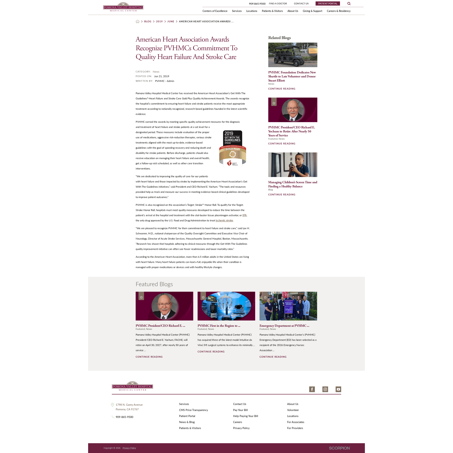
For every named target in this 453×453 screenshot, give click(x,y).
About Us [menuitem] (292, 11)
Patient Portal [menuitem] (327, 3)
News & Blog (187, 422)
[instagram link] (325, 389)
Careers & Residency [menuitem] (338, 11)
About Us (292, 404)
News (156, 71)
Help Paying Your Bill (245, 416)
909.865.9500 (257, 3)
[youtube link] (338, 389)
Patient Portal (187, 416)
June (170, 21)
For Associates (295, 422)
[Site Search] (348, 3)
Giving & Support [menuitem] (312, 11)
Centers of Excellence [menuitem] (215, 11)
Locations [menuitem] (251, 11)
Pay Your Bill (240, 410)
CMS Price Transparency (193, 410)
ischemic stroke (224, 220)
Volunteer (293, 410)
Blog (148, 21)
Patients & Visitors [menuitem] (272, 11)
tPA (244, 215)
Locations (292, 416)
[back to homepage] (138, 21)
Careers (237, 422)
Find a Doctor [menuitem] (278, 3)
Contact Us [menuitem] (301, 3)
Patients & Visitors (190, 428)
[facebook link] (312, 389)
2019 (159, 21)
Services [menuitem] (237, 11)
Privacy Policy (241, 428)
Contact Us (239, 404)
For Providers (295, 428)
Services (184, 404)
